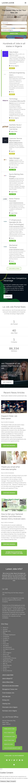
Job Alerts (6, 645)
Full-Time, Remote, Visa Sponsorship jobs (13, 577)
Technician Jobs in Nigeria (9, 711)
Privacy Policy (7, 656)
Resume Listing (7, 661)
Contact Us (6, 638)
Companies (6, 636)
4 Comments (11, 422)
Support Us (6, 667)
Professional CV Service (9, 658)
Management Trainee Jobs (9, 689)
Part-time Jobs (9, 740)
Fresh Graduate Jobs (8, 693)
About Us (5, 627)
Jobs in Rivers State (7, 682)
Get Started (7, 382)
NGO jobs (5, 578)
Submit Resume (7, 665)
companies (23, 578)
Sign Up (7, 296)
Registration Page (8, 660)
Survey (5, 669)
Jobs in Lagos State (7, 675)
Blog (4, 633)
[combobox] (14, 30)
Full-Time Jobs (9, 732)
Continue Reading (9, 445)
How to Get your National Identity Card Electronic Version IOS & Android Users (13, 516)
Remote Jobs (8, 744)
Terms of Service (7, 670)
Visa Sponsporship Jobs (12, 748)
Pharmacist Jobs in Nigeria (9, 707)
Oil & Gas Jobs (6, 696)
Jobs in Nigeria (7, 652)
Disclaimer (6, 640)
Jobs (4, 651)
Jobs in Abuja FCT (7, 678)
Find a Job (6, 644)
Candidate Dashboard (9, 635)
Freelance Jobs (9, 729)
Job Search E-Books (8, 649)
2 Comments (10, 522)
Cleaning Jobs (6, 703)
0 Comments (11, 473)
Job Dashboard (7, 647)
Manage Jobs (7, 631)
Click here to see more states (10, 685)
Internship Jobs (9, 736)
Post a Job (6, 654)
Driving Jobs (5, 700)
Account (5, 629)
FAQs (4, 642)
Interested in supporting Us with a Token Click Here (14, 552)
